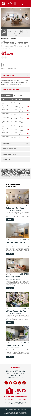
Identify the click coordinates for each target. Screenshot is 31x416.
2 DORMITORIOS (18, 95)
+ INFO (10, 219)
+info (27, 102)
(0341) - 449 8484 (17, 373)
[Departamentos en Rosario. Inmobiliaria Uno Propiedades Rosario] (8, 4)
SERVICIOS (7, 159)
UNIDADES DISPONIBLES (12, 89)
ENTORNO (7, 143)
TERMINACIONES (9, 149)
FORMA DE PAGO (9, 154)
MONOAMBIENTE (7, 95)
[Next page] (27, 18)
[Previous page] (4, 18)
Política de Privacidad (21, 413)
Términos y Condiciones (10, 413)
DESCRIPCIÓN (8, 75)
